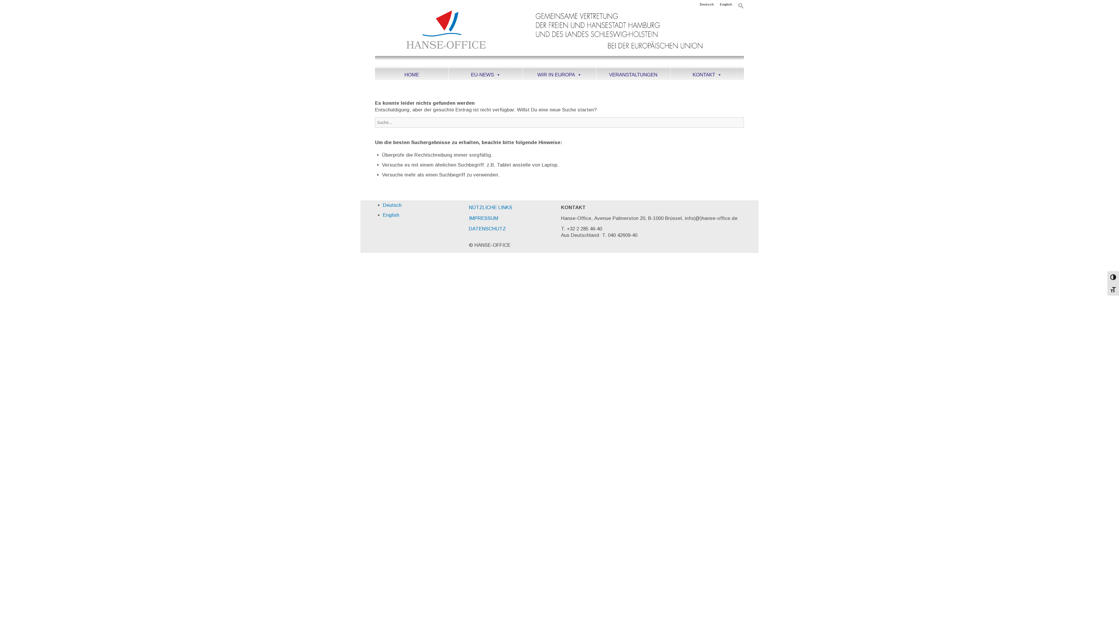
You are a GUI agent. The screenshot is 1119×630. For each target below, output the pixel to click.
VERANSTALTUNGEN (633, 75)
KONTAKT (704, 75)
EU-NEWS (482, 75)
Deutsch (707, 4)
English (726, 4)
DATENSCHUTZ (487, 229)
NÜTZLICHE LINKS (490, 207)
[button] (741, 7)
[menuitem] (707, 4)
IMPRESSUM (483, 218)
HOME (411, 75)
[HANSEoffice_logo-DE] (559, 37)
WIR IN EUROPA (556, 75)
